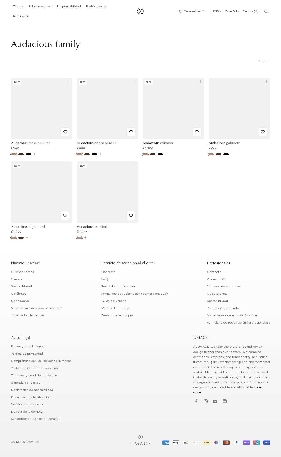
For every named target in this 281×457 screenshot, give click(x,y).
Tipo (263, 61)
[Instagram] (205, 401)
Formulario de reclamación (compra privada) (134, 293)
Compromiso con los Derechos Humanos (41, 361)
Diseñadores (20, 301)
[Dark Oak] (21, 154)
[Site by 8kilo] (37, 442)
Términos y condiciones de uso (34, 375)
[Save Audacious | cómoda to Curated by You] (197, 131)
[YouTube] (214, 401)
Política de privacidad (27, 353)
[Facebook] (195, 401)
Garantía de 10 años (25, 382)
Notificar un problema (27, 404)
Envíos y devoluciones (27, 346)
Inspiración (21, 17)
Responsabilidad (69, 8)
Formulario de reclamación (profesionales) (238, 322)
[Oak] (13, 154)
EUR (216, 11)
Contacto (108, 272)
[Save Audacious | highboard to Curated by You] (65, 215)
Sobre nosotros (39, 8)
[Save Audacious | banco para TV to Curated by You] (131, 131)
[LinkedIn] (224, 401)
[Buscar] (266, 11)
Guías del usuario (113, 301)
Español (231, 11)
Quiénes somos (22, 272)
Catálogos (18, 293)
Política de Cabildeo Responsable (36, 368)
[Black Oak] (28, 154)
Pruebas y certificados (223, 308)
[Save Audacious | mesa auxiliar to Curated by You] (65, 131)
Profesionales (96, 6)
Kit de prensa (217, 293)
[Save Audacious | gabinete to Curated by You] (262, 131)
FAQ (104, 279)
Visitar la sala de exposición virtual (36, 308)
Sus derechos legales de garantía (35, 418)
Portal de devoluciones (118, 286)
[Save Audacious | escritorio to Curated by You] (131, 215)
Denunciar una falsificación (30, 397)
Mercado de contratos (223, 286)
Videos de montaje (115, 308)
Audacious (30, 143)
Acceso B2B (216, 279)
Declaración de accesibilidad (32, 389)
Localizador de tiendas (28, 315)
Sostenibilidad (21, 286)
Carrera (16, 279)
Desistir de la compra (117, 315)
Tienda (18, 8)
